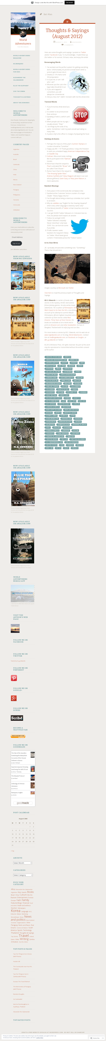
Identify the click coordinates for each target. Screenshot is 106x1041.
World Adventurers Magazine (21, 57)
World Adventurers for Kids (21, 70)
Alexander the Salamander (19, 79)
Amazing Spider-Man (53, 357)
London (76, 404)
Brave (65, 166)
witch (58, 448)
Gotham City (71, 392)
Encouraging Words (53, 383)
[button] (14, 266)
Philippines (16, 195)
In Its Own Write (52, 401)
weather (80, 445)
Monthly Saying (70, 412)
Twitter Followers (78, 439)
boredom (49, 368)
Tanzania (16, 200)
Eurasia (30, 897)
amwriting (74, 360)
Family (25, 900)
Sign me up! (16, 243)
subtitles (56, 203)
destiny (80, 377)
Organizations (21, 923)
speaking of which (79, 424)
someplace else (63, 424)
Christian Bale (51, 374)
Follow (65, 386)
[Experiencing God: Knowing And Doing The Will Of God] (33, 771)
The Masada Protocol (17, 776)
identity (77, 398)
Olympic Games (51, 415)
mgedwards (77, 42)
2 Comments (68, 45)
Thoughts (50, 433)
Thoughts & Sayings (22, 97)
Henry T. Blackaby (17, 772)
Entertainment (22, 897)
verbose (70, 445)
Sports (19, 930)
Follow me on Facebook (20, 641)
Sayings (78, 421)
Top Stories (14, 936)
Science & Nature (22, 928)
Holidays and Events (53, 398)
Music (22, 917)
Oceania (13, 923)
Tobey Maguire (68, 176)
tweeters (70, 436)
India (14, 174)
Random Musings (65, 421)
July (63, 401)
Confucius (15, 788)
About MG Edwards (21, 103)
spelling (57, 427)
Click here (48, 293)
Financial (26, 903)
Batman (67, 159)
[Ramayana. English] (33, 794)
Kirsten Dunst (64, 404)
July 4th (82, 401)
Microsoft (61, 288)
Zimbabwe (16, 210)
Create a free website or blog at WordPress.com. (42, 1032)
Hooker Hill (16, 961)
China (15, 169)
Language (24, 911)
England (68, 383)
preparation (66, 418)
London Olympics (52, 407)
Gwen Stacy (63, 178)
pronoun (78, 418)
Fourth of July (63, 389)
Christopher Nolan (68, 374)
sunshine (66, 430)
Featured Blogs (16, 903)
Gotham (50, 156)
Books (30, 892)
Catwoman (68, 371)
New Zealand (17, 185)
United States (51, 445)
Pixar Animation (52, 418)
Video (17, 939)
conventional (51, 377)
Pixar (49, 166)
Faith (19, 900)
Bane (82, 363)
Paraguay (16, 190)
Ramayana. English (17, 793)
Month (58, 412)
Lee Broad (15, 778)
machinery (66, 407)
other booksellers (70, 325)
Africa (13, 889)
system (75, 430)
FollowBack (75, 386)
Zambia (31, 939)
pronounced (50, 421)
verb (62, 445)
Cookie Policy (39, 1038)
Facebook (53, 55)
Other (28, 923)
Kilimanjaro (18, 64)
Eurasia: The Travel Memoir (21, 981)
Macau (15, 180)
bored (80, 366)
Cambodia (16, 164)
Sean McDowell (16, 763)
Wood (66, 448)
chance (78, 371)
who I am (49, 448)
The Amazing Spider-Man (57, 173)
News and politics (21, 917)
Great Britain (51, 395)
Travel (24, 935)
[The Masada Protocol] (33, 780)
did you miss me (52, 380)
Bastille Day (53, 154)
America (67, 357)
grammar (83, 392)
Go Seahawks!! (17, 999)
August (64, 363)
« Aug (12, 851)
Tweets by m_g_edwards (18, 661)
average (74, 363)
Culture (23, 894)
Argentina (16, 149)
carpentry (68, 368)
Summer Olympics (78, 144)
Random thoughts (18, 994)
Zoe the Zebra (19, 91)
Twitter (83, 52)
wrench (75, 448)
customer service (67, 377)
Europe (13, 900)
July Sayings (50, 404)
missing (49, 412)
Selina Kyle (50, 424)
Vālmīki (14, 795)
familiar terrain (52, 386)
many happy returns (53, 410)
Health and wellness (24, 905)
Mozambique (15, 917)
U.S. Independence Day (54, 442)
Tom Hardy (76, 433)
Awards (24, 892)
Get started (69, 2)
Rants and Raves (24, 925)
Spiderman (68, 427)
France (74, 389)
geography (50, 392)
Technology (27, 930)
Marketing (25, 914)
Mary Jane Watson (77, 178)
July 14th (72, 401)
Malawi (19, 914)
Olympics (64, 415)
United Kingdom (72, 442)
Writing (24, 939)
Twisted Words (51, 439)
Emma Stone (65, 380)
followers (50, 389)
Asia (19, 892)
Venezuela (16, 205)
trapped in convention (55, 436)
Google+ (81, 337)
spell (48, 427)
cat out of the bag (53, 371)
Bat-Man (62, 366)
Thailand (15, 932)
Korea (15, 910)
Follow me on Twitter (20, 655)
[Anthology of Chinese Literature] (33, 788)
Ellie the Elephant (21, 86)
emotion (77, 380)
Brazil (15, 159)
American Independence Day (78, 151)
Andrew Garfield (53, 176)
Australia (16, 154)
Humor (14, 908)
